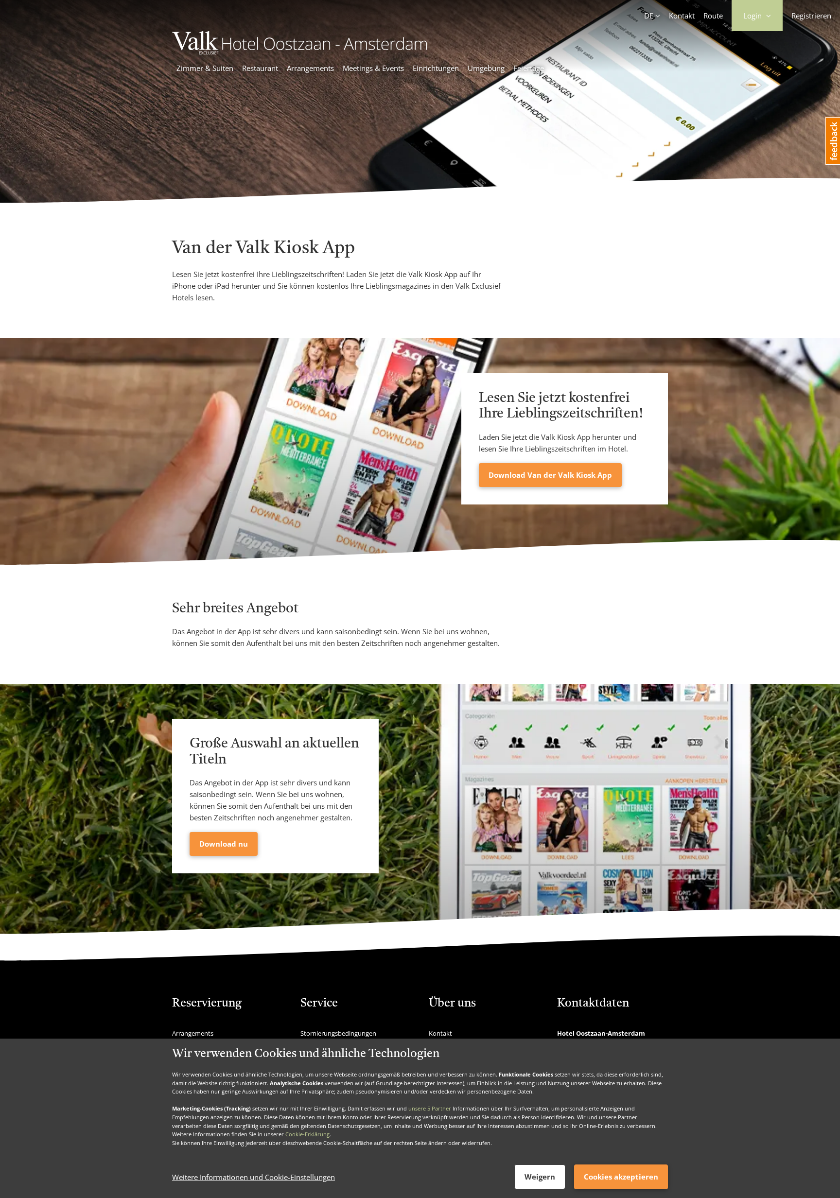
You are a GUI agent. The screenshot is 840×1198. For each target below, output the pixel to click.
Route (713, 15)
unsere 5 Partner (429, 1108)
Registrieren (811, 15)
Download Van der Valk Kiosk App (550, 475)
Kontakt (682, 15)
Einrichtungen (436, 68)
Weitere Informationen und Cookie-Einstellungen (253, 1177)
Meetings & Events (373, 68)
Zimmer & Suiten (204, 68)
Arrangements (310, 68)
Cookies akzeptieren (621, 1176)
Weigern (540, 1176)
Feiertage (528, 68)
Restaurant (260, 68)
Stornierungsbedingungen (338, 1033)
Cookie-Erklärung (307, 1134)
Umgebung (486, 68)
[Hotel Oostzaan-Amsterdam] (299, 51)
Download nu (223, 844)
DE (648, 15)
